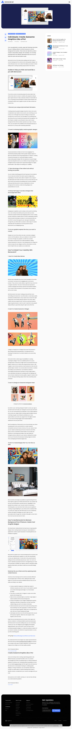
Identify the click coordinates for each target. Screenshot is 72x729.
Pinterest (59, 720)
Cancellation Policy (29, 710)
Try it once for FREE (12, 651)
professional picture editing (25, 641)
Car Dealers (18, 702)
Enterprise (17, 715)
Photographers (18, 713)
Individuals (18, 707)
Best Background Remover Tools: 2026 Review (60, 46)
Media (17, 710)
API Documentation (8, 702)
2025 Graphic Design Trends (59, 59)
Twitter (55, 720)
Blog (6, 710)
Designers (17, 705)
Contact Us (28, 702)
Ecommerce (18, 712)
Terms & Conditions (29, 704)
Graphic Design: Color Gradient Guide (60, 53)
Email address (45, 708)
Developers (18, 704)
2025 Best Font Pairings (58, 65)
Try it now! (10, 684)
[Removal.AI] (7, 2)
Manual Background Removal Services (24, 636)
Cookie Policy (28, 707)
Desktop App (7, 704)
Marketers (17, 708)
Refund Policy (28, 708)
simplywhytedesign (27, 404)
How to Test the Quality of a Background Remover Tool (59, 40)
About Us (7, 708)
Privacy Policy (28, 705)
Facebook (65, 720)
